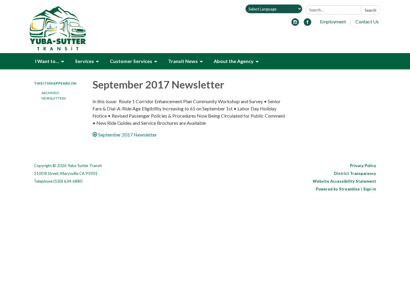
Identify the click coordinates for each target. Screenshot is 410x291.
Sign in (369, 189)
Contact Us (367, 21)
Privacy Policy (363, 165)
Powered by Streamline (338, 189)
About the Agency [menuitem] (234, 61)
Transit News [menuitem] (183, 61)
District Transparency (355, 173)
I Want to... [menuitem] (47, 61)
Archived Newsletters (53, 95)
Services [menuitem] (84, 61)
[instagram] (295, 24)
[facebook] (307, 24)
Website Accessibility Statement (344, 181)
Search (370, 10)
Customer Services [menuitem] (131, 61)
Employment (333, 21)
